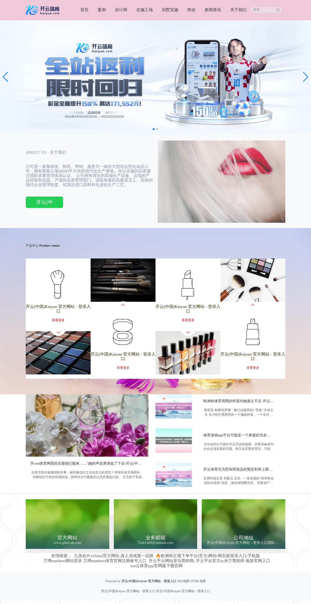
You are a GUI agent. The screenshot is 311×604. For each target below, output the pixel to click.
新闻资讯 (213, 10)
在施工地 (144, 10)
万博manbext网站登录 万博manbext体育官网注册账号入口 (94, 560)
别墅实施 (170, 10)
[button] (306, 77)
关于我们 (238, 10)
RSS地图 (183, 581)
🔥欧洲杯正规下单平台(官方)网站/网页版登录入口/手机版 (208, 555)
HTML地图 (198, 581)
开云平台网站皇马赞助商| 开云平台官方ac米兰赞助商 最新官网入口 (209, 560)
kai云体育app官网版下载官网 (157, 565)
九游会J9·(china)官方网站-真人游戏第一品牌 (113, 555)
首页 (84, 10)
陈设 (191, 10)
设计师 (121, 10)
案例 (102, 10)
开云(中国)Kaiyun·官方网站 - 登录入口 (44, 203)
